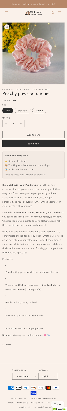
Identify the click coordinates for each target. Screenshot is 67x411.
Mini (8, 110)
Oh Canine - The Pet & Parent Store (32, 398)
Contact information (42, 407)
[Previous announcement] (5, 4)
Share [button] (8, 344)
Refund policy (22, 402)
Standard (23, 110)
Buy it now (33, 143)
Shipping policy (25, 407)
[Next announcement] (61, 4)
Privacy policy (37, 402)
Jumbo (39, 110)
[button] (6, 12)
